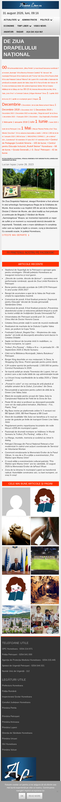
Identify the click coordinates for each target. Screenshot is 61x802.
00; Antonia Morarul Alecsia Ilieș (41, 89)
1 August (35, 99)
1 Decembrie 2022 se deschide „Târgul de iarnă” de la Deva (36, 113)
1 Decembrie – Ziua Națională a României (43, 117)
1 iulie (31, 122)
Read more (34, 796)
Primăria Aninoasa (10, 722)
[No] (57, 791)
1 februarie (7, 122)
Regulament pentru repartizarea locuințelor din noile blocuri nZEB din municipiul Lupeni (29, 426)
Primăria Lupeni (9, 727)
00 (4, 67)
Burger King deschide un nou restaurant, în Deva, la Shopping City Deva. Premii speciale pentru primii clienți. (31, 360)
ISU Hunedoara (9, 744)
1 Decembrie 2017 (26, 110)
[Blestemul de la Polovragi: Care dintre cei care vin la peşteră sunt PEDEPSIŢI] (45, 590)
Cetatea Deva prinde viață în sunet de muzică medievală (31, 323)
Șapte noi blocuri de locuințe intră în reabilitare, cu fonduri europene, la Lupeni (28, 342)
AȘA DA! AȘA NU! (34, 32)
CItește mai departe (14, 235)
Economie (9, 26)
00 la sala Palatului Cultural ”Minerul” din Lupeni (19, 79)
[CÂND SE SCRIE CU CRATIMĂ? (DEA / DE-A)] (45, 502)
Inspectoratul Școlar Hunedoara (17, 696)
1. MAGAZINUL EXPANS (35, 136)
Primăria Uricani (9, 738)
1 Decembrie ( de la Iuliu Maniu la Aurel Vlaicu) (37, 105)
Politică (44, 20)
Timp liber (22, 26)
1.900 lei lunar (20, 136)
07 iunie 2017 (30, 140)
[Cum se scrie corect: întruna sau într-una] (16, 590)
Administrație (29, 20)
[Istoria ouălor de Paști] (45, 619)
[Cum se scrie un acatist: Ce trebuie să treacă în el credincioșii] (16, 531)
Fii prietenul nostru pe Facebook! (30, 252)
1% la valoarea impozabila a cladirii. (28, 133)
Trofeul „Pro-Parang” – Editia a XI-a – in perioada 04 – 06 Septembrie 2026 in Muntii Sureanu (32, 348)
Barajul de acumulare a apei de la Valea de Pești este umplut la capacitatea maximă (30, 294)
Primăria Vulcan (9, 749)
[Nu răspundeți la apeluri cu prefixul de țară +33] (45, 531)
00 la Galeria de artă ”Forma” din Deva (31, 76)
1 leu (19, 129)
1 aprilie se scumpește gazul (21, 99)
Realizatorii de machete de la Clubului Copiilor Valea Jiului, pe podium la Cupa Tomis (29, 327)
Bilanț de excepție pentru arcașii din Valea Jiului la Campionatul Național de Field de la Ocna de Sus (28, 397)
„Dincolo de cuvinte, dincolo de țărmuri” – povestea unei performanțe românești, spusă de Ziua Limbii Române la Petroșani (31, 281)
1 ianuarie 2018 (20, 122)
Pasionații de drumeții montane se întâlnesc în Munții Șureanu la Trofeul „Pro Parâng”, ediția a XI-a (29, 432)
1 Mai (26, 128)
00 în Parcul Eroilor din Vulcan (44, 83)
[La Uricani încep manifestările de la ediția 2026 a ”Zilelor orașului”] (16, 560)
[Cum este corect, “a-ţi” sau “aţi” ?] (16, 502)
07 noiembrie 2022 (42, 140)
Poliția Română (9, 691)
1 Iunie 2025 (52, 122)
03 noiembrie (20, 140)
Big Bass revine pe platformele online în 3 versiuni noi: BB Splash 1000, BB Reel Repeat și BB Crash (30, 412)
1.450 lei (45, 133)
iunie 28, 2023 (26, 164)
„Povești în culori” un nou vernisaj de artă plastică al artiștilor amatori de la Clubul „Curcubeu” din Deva (29, 385)
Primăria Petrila (9, 708)
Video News (40, 26)
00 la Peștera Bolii (51, 76)
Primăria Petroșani (10, 716)
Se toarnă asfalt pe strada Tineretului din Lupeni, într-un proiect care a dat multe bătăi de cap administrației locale (31, 372)
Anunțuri (8, 32)
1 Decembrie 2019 (42, 109)
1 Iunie (41, 121)
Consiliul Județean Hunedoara (16, 702)
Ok (22, 796)
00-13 (26, 89)
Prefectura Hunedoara (12, 685)
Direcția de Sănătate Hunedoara (17, 733)
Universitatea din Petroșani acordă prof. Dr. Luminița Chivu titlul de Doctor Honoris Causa (29, 318)
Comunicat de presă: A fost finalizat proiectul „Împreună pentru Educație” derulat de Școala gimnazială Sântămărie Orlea (31, 302)
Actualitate (10, 20)
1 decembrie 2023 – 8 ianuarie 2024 (15, 117)
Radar (20, 32)
